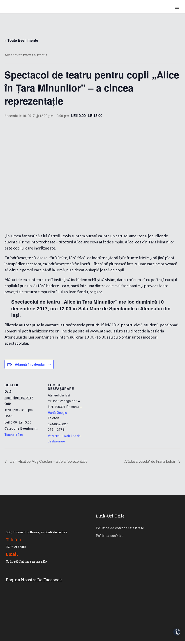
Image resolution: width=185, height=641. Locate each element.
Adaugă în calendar (30, 364)
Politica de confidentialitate (120, 528)
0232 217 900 (16, 547)
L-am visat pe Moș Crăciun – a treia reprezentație (48, 461)
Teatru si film (14, 434)
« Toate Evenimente (21, 40)
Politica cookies (109, 535)
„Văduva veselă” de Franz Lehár (150, 461)
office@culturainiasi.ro (26, 561)
